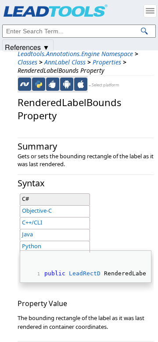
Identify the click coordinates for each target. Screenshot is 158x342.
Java (27, 234)
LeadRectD (85, 273)
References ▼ (27, 46)
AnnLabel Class (65, 62)
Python (31, 246)
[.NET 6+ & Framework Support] (24, 84)
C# (25, 199)
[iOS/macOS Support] (80, 84)
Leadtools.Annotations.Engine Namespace (75, 54)
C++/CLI (32, 222)
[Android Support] (66, 84)
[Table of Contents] (150, 11)
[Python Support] (38, 84)
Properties (107, 62)
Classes (27, 62)
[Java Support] (52, 84)
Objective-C (37, 210)
